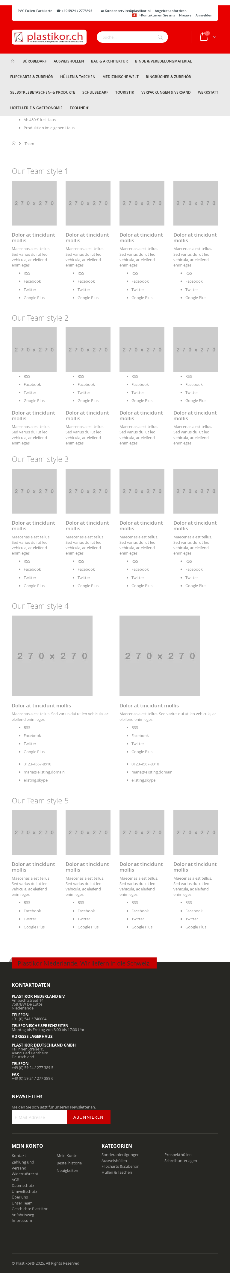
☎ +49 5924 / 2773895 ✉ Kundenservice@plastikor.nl (104, 10)
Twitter (30, 289)
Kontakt (19, 1155)
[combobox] (132, 37)
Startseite (14, 143)
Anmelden (204, 15)
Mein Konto (67, 1155)
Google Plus (34, 297)
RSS (27, 273)
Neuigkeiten (67, 1170)
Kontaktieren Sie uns (158, 15)
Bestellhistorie (69, 1163)
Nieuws (185, 15)
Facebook (32, 281)
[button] (136, 15)
